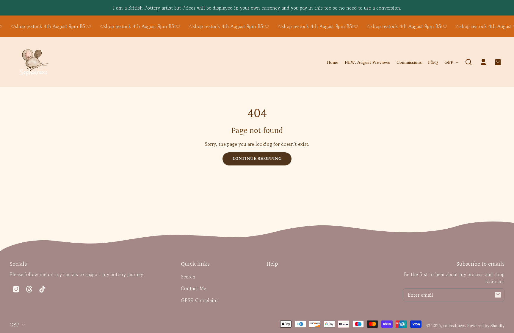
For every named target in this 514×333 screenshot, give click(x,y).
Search (188, 276)
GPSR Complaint (199, 300)
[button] (468, 62)
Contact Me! (194, 288)
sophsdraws (454, 325)
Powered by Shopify (485, 325)
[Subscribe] (497, 294)
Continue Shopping (257, 158)
